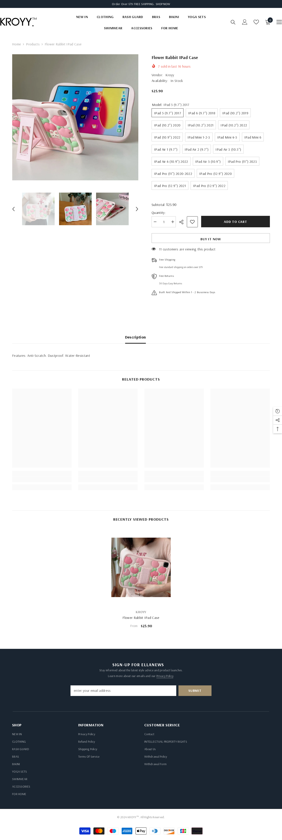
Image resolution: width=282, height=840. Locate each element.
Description (135, 337)
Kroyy (169, 75)
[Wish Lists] (256, 22)
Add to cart (235, 221)
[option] (75, 117)
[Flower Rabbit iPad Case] (141, 567)
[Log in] (244, 22)
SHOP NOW (163, 4)
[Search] (233, 22)
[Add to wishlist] (192, 221)
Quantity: (159, 212)
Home (16, 44)
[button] (13, 209)
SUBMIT (195, 690)
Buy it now (210, 239)
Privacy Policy (164, 676)
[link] (42, 479)
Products (33, 44)
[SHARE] (183, 222)
